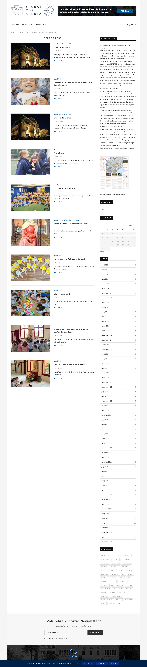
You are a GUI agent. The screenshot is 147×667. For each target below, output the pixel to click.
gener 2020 (105, 523)
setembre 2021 (106, 462)
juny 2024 (104, 354)
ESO (123, 574)
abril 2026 (104, 274)
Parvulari (129, 589)
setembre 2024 (106, 349)
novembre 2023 (106, 387)
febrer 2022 (105, 439)
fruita (121, 578)
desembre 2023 (106, 382)
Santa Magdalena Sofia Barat (70, 364)
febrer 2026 (105, 284)
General (103, 581)
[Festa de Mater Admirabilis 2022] (30, 232)
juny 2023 (104, 392)
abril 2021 (104, 476)
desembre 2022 (106, 401)
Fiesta (103, 578)
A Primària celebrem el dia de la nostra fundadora (71, 330)
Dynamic (111, 570)
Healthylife (122, 581)
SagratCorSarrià (117, 596)
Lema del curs (105, 589)
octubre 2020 (105, 504)
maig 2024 (104, 359)
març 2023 (105, 396)
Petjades (15, 25)
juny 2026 (104, 265)
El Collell (129, 570)
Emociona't (115, 574)
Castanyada (125, 559)
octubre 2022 (105, 410)
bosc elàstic (105, 559)
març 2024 (105, 368)
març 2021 (105, 481)
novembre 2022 (106, 406)
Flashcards (112, 578)
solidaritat (128, 600)
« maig (102, 252)
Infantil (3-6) (41, 25)
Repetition (104, 596)
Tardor (120, 603)
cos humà (125, 567)
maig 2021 (104, 471)
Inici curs (104, 585)
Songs (103, 603)
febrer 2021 (105, 485)
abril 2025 (104, 317)
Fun (128, 578)
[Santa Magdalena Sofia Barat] (30, 373)
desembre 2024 (106, 335)
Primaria (56, 149)
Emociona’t (59, 153)
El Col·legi (104, 574)
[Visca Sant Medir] (30, 303)
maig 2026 (104, 270)
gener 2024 (105, 377)
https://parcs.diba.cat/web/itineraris (111, 126)
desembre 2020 (106, 495)
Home (13, 32)
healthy (112, 581)
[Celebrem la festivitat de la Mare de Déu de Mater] (30, 91)
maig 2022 (104, 424)
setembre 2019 (106, 542)
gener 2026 (105, 288)
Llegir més (57, 61)
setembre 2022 (106, 415)
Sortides (111, 603)
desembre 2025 (106, 293)
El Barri (120, 570)
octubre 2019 (105, 537)
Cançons (115, 559)
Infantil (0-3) (27, 25)
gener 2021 (105, 490)
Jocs (112, 585)
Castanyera (104, 563)
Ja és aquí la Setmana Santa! (69, 259)
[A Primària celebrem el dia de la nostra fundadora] (30, 338)
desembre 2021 (106, 448)
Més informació (88, 663)
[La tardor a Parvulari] (30, 197)
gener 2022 (105, 443)
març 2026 (105, 279)
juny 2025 (104, 307)
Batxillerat (126, 555)
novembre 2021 (106, 453)
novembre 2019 (106, 532)
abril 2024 (104, 363)
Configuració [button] (102, 663)
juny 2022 (104, 420)
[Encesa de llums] (30, 56)
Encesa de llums (62, 47)
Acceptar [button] (114, 663)
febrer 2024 (105, 373)
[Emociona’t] (30, 162)
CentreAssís (127, 563)
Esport (130, 574)
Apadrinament (105, 555)
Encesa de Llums (62, 118)
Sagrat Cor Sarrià (106, 600)
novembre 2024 (106, 340)
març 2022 (105, 434)
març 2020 (105, 514)
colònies (104, 567)
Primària (103, 592)
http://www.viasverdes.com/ (109, 88)
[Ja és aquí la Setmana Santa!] (30, 268)
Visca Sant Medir (63, 294)
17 (113, 241)
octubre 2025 (105, 302)
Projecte (112, 592)
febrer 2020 (105, 518)
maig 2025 (104, 312)
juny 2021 (104, 467)
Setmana (118, 600)
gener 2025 (105, 331)
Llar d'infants (118, 589)
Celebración (116, 563)
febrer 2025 (105, 326)
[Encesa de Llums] (30, 127)
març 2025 (105, 321)
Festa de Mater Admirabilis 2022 (71, 223)
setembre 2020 (106, 509)
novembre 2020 (106, 500)
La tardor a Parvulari (65, 188)
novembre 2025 (106, 298)
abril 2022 (104, 429)
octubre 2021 (105, 457)
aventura (116, 555)
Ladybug (129, 585)
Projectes (122, 592)
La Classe (120, 585)
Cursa (103, 570)
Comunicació (114, 567)
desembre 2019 (106, 528)
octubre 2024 (105, 345)
